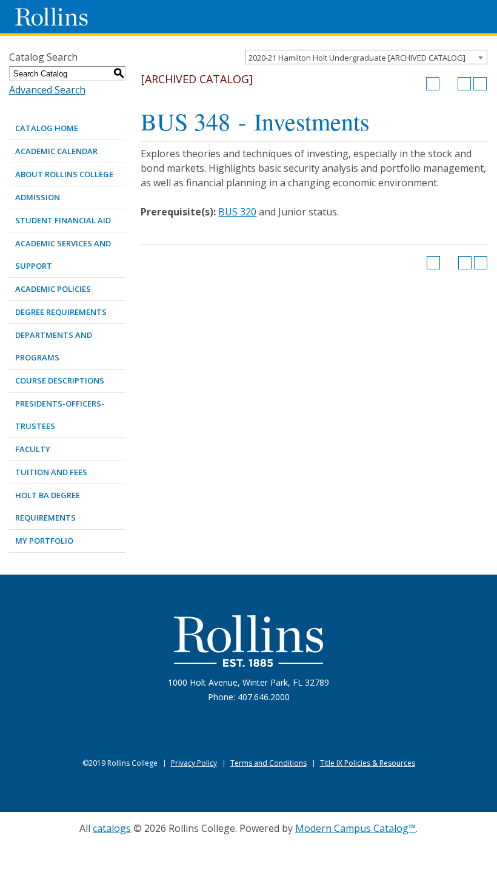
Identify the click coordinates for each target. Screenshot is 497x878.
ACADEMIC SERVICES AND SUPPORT (63, 254)
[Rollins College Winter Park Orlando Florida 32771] (51, 16)
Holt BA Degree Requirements (47, 506)
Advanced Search (47, 89)
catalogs (112, 828)
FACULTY (32, 449)
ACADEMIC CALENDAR (56, 151)
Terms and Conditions (268, 763)
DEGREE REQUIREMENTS (61, 311)
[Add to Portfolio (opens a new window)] (432, 83)
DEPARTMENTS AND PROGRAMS (53, 346)
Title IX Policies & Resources (367, 763)
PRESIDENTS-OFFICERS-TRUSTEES (59, 414)
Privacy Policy (194, 763)
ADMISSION (37, 197)
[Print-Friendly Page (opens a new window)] (464, 83)
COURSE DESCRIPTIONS (59, 380)
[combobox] (366, 57)
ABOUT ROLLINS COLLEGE (64, 174)
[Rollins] (248, 641)
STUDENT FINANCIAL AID (63, 220)
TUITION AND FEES (51, 472)
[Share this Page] (448, 83)
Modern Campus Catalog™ (355, 828)
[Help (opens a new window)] (480, 83)
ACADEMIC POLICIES (53, 288)
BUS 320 (237, 211)
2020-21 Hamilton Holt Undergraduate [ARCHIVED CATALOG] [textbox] (356, 57)
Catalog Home (46, 128)
